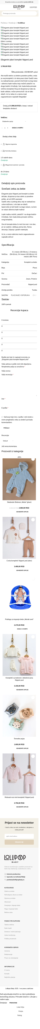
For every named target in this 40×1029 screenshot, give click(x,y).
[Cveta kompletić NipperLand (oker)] (19, 538)
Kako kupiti (7, 928)
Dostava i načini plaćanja (12, 931)
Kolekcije (12, 23)
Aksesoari (7, 902)
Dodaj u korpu (17, 128)
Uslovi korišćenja (9, 935)
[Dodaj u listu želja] (33, 459)
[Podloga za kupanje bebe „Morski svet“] (19, 596)
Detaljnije (3, 1003)
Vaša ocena (6, 371)
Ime (3, 399)
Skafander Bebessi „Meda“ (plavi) (19, 502)
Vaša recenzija (7, 374)
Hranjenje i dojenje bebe (12, 905)
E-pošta (5, 408)
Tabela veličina (9, 924)
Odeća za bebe (9, 891)
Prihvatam (13, 1003)
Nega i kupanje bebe (11, 909)
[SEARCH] (37, 12)
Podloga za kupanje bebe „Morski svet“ (19, 619)
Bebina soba (8, 912)
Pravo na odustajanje (11, 958)
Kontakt (6, 973)
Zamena (7, 951)
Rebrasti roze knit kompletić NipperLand (19, 797)
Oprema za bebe (9, 898)
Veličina (4, 117)
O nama (7, 970)
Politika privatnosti (10, 938)
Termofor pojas (19, 739)
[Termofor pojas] (19, 716)
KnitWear (21, 23)
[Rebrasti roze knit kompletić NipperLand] (19, 774)
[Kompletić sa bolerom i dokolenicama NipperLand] (19, 655)
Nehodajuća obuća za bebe (13, 895)
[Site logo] (19, 7)
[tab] (5, 295)
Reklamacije (8, 954)
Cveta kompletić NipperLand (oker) (19, 561)
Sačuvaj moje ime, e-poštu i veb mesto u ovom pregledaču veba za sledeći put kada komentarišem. (17, 419)
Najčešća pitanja (9, 977)
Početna (4, 23)
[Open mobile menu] (2, 7)
